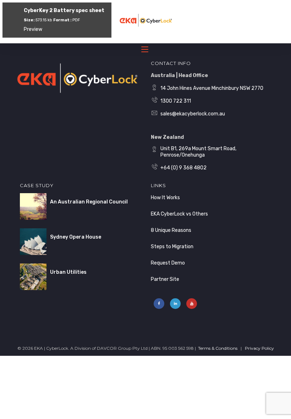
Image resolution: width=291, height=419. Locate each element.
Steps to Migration (172, 247)
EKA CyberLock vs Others (179, 214)
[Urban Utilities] (33, 276)
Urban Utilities (68, 272)
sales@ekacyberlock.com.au (192, 114)
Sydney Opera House (75, 237)
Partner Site (165, 279)
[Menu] (145, 50)
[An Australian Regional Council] (33, 206)
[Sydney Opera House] (33, 241)
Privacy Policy (259, 348)
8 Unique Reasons (171, 230)
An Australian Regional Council (89, 202)
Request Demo (168, 263)
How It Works (165, 198)
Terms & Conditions (217, 348)
